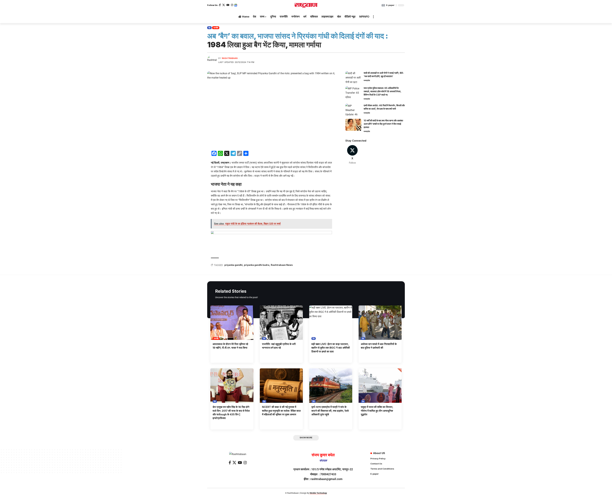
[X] (224, 5)
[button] (373, 16)
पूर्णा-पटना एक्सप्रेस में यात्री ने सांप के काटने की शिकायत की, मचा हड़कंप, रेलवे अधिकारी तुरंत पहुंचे (330, 410)
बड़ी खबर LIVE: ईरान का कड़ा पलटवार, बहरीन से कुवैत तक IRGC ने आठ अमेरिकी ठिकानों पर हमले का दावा (330, 347)
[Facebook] (220, 5)
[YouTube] (228, 5)
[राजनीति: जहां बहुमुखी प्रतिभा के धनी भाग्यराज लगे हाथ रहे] (281, 322)
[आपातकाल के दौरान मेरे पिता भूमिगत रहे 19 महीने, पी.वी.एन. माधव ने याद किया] (231, 322)
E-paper (390, 5)
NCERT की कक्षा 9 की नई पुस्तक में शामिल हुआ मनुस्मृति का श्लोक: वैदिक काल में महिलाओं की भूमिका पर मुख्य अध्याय (281, 410)
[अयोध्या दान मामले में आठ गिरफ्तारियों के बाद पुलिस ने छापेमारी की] (380, 322)
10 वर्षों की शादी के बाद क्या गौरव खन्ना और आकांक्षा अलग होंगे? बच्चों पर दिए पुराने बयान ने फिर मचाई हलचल (383, 124)
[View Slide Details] (271, 241)
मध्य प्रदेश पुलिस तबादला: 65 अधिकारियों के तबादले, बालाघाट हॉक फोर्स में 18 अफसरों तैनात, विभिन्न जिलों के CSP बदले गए (382, 91)
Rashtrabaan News (282, 265)
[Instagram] (232, 5)
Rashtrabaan (230, 58)
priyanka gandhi (233, 265)
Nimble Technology (318, 493)
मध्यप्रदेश (367, 80)
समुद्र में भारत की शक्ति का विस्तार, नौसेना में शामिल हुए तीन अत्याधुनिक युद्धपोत (377, 410)
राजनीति (215, 28)
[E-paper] (383, 5)
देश (209, 28)
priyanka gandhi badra (256, 265)
